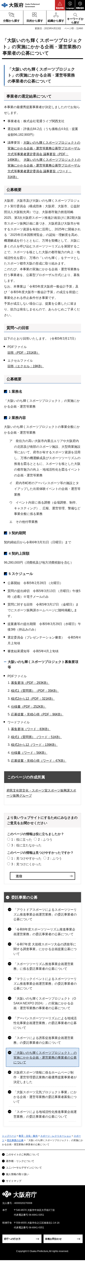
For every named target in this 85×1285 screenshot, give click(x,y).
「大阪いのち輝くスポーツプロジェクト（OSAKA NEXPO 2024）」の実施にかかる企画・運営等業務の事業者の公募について (44, 1003)
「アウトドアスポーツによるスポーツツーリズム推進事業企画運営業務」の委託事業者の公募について (45, 914)
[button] (60, 5)
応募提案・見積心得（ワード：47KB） (38, 760)
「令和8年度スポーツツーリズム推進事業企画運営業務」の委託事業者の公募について (44, 932)
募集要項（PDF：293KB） (30, 682)
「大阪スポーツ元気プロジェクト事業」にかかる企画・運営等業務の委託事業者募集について (45, 1096)
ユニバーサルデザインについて (24, 1167)
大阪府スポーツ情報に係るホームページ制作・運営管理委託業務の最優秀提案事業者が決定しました (45, 1077)
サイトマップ (13, 1180)
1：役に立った (21, 839)
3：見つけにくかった (26, 864)
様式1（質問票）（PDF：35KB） (35, 690)
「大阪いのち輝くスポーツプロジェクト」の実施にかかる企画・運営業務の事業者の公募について (45, 1057)
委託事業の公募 (24, 897)
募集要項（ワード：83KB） (31, 729)
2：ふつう (45, 839)
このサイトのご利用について (22, 1154)
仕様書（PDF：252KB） (28, 706)
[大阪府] (21, 5)
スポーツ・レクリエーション (55, 1136)
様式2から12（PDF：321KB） (33, 698)
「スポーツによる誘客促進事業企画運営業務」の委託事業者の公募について (43, 1040)
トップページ (9, 1136)
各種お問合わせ (53, 1239)
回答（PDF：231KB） (24, 352)
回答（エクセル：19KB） (26, 366)
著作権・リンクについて (20, 1161)
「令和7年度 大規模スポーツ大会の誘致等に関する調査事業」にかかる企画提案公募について (45, 949)
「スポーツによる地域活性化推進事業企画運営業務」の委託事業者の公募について (45, 1114)
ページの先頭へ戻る (77, 1196)
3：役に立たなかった (26, 845)
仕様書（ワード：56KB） (29, 752)
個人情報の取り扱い (17, 1174)
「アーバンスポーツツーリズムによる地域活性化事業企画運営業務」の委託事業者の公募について (45, 1023)
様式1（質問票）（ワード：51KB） (36, 737)
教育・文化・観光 (28, 1136)
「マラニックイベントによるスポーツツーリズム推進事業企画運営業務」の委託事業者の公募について (45, 983)
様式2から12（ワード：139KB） (34, 744)
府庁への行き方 (12, 1239)
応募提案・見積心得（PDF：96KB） (37, 714)
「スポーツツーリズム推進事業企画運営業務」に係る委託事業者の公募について (43, 966)
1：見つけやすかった (26, 858)
